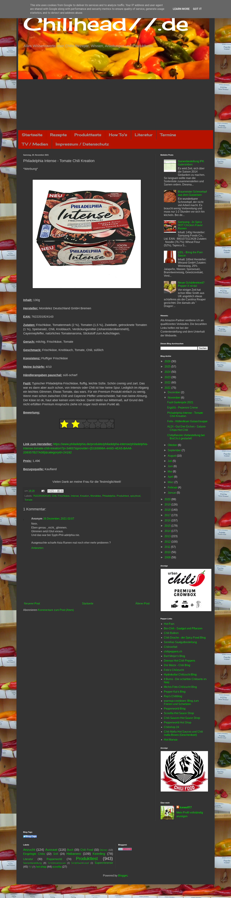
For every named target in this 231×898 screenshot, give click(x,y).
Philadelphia (108, 495)
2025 (168, 366)
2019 (168, 504)
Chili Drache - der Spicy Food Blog (185, 637)
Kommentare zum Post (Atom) (56, 609)
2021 (168, 387)
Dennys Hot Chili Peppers (179, 660)
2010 (168, 552)
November (174, 397)
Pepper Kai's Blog (175, 691)
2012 (168, 541)
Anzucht (29, 849)
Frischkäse (64, 495)
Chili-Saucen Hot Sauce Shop (182, 717)
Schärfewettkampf (80, 863)
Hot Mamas (171, 739)
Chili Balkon (171, 633)
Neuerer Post (32, 603)
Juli (170, 461)
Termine (168, 134)
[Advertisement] (115, 104)
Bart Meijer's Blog (174, 656)
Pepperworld (54, 859)
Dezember (174, 392)
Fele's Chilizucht (174, 669)
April (171, 476)
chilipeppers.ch (173, 651)
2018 (168, 509)
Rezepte (58, 134)
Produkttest (123, 495)
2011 (168, 546)
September (175, 450)
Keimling (99, 853)
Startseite (32, 134)
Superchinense (104, 862)
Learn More (181, 9)
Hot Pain (169, 623)
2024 (168, 371)
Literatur (144, 134)
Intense (75, 495)
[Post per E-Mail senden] (42, 490)
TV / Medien (35, 144)
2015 (168, 525)
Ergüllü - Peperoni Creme (182, 407)
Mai (170, 471)
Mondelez (95, 495)
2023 (168, 377)
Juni (171, 466)
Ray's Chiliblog (173, 696)
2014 (168, 531)
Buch (70, 849)
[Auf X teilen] (55, 491)
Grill (55, 853)
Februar (173, 487)
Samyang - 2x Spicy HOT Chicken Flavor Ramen (190, 225)
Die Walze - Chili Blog (177, 665)
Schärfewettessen (57, 863)
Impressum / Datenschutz (82, 144)
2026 (168, 361)
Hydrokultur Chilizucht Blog (180, 674)
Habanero (73, 853)
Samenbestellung (32, 863)
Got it (197, 9)
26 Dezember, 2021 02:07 (58, 518)
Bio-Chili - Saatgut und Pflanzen (183, 628)
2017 (168, 515)
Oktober (173, 445)
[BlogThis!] (52, 491)
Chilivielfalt (170, 646)
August (172, 455)
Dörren (103, 850)
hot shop (41, 866)
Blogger (122, 875)
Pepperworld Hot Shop (177, 722)
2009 (168, 557)
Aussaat (51, 849)
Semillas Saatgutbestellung (180, 642)
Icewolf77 (186, 807)
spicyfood (135, 495)
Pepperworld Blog (175, 708)
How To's (118, 134)
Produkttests (87, 134)
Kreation (84, 495)
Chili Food (86, 849)
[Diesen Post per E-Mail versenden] (49, 491)
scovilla (57, 866)
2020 (168, 499)
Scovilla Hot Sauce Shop (179, 713)
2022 (168, 382)
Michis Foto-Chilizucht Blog (180, 686)
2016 (168, 520)
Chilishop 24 (171, 727)
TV (30, 866)
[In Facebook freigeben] (58, 491)
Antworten (37, 547)
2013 (168, 536)
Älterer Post (142, 603)
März (171, 482)
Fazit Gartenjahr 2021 (180, 402)
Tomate (28, 499)
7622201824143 (42, 495)
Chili (54, 495)
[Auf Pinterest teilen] (62, 491)
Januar (172, 492)
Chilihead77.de (106, 23)
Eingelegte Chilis (34, 853)
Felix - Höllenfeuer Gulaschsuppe (187, 421)
